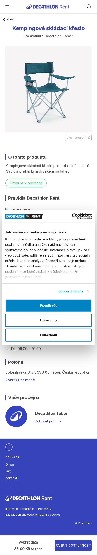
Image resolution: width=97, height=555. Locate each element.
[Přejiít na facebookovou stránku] (9, 446)
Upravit (46, 320)
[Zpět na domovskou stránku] (48, 6)
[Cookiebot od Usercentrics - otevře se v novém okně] (72, 216)
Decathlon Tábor (58, 36)
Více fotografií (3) (78, 137)
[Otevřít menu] (7, 7)
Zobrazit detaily (70, 291)
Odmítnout (48, 335)
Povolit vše (48, 305)
